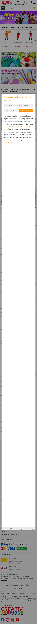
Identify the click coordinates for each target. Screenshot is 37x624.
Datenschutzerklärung (16, 529)
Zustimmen (26, 110)
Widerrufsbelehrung (28, 529)
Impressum (7, 529)
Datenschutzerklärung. (9, 142)
